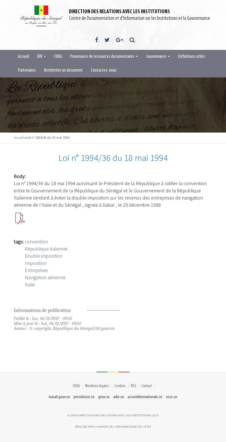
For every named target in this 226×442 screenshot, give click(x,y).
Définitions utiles (191, 56)
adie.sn (118, 397)
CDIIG (58, 56)
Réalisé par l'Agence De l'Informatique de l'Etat (113, 426)
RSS (133, 386)
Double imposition (43, 256)
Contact (146, 386)
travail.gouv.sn (59, 397)
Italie (30, 284)
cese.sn (171, 397)
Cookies (120, 386)
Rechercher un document (63, 70)
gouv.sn (104, 397)
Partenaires (27, 70)
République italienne (46, 249)
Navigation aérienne (45, 277)
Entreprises (36, 270)
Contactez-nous (104, 70)
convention (36, 241)
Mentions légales (97, 386)
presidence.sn (84, 397)
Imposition (36, 263)
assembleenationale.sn (145, 397)
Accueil (23, 56)
